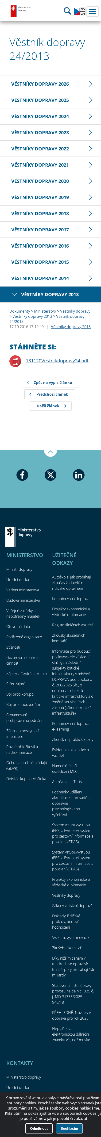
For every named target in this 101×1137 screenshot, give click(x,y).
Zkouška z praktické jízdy (72, 739)
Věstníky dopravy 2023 (40, 132)
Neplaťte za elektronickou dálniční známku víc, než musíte (71, 1034)
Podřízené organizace (24, 636)
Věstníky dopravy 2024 (40, 116)
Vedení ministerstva (22, 590)
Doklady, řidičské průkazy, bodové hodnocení (66, 921)
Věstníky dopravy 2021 (40, 165)
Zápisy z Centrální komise (27, 673)
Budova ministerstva (23, 600)
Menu (92, 11)
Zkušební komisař (67, 947)
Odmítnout (39, 1128)
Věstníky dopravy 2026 (40, 84)
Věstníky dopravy (75, 311)
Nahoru (50, 453)
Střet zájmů (15, 683)
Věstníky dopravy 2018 (40, 213)
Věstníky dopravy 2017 (40, 229)
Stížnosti (13, 647)
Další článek (48, 406)
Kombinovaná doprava (70, 598)
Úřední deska (17, 579)
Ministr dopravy (19, 569)
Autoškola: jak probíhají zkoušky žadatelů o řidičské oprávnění (71, 582)
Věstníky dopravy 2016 (40, 246)
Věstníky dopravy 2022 (40, 148)
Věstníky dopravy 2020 (40, 181)
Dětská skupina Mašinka (26, 778)
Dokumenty (19, 311)
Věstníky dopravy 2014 (40, 278)
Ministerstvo (45, 311)
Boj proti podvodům (23, 704)
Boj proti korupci (20, 694)
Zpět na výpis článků (53, 382)
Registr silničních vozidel (72, 625)
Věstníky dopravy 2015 (40, 262)
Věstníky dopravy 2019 (40, 197)
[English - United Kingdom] (79, 14)
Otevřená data (18, 626)
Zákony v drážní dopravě (72, 905)
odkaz (33, 1113)
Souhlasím (69, 1128)
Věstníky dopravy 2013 (50, 294)
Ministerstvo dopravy (21, 11)
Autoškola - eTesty (67, 781)
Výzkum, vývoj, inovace (70, 937)
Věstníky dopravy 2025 (40, 100)
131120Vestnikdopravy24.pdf (57, 360)
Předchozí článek (52, 394)
